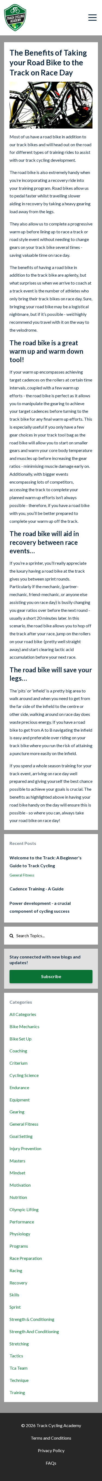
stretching (19, 1343)
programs (19, 1245)
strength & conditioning (32, 1319)
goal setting (21, 1136)
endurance (19, 1087)
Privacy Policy (51, 1450)
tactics (16, 1355)
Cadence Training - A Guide (37, 888)
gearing (17, 1111)
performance (22, 1221)
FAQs (51, 1462)
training (17, 1392)
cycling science (24, 1075)
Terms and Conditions (51, 1437)
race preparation (26, 1258)
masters (17, 1160)
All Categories (23, 1014)
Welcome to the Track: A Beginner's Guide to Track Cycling (46, 861)
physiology (20, 1233)
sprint (15, 1306)
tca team (18, 1367)
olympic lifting (24, 1209)
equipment (20, 1099)
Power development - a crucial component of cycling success (40, 907)
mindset (17, 1172)
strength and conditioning (34, 1331)
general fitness (22, 875)
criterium (18, 1062)
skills (14, 1294)
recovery (18, 1282)
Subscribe (51, 976)
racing (16, 1270)
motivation (20, 1184)
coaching (18, 1050)
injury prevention (25, 1148)
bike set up (21, 1038)
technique (19, 1380)
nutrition (18, 1197)
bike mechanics (24, 1026)
